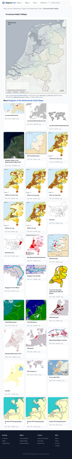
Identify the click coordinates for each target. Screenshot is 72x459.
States (4, 441)
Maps (27, 2)
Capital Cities (6, 443)
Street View (40, 443)
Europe (10, 8)
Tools (34, 2)
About (56, 438)
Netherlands (16, 8)
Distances (43, 2)
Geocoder (40, 441)
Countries (5, 438)
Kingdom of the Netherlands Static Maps (25, 100)
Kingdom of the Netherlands (30, 8)
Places (19, 2)
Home (5, 8)
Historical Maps (24, 443)
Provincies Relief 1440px (20, 95)
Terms (57, 441)
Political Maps (24, 441)
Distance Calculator (43, 438)
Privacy (57, 443)
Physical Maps (24, 438)
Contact (57, 446)
